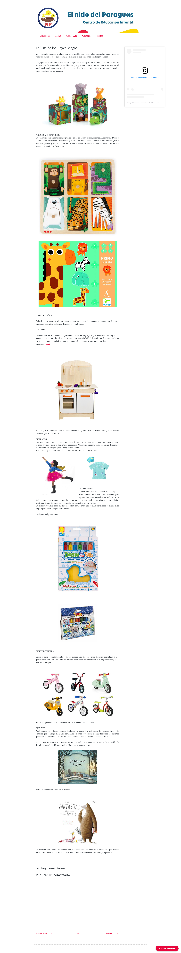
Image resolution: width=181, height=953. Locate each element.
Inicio (79, 933)
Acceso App (71, 35)
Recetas (99, 35)
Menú (58, 35)
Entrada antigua (112, 933)
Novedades (45, 35)
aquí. (48, 344)
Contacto (86, 35)
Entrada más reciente (44, 933)
